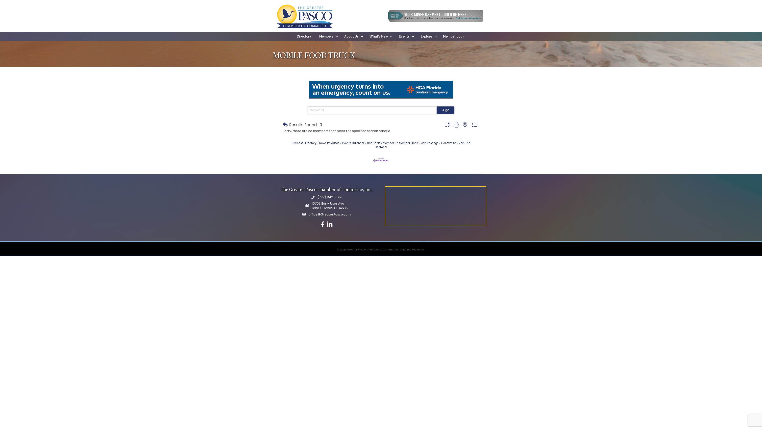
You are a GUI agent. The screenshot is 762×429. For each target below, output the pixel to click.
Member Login (454, 36)
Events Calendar (353, 143)
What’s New (378, 36)
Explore (426, 36)
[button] (285, 124)
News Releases (329, 143)
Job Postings (429, 143)
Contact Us (448, 143)
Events (404, 36)
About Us (351, 36)
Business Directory (304, 143)
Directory (304, 36)
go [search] (447, 110)
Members (326, 36)
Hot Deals (373, 143)
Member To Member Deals (401, 143)
